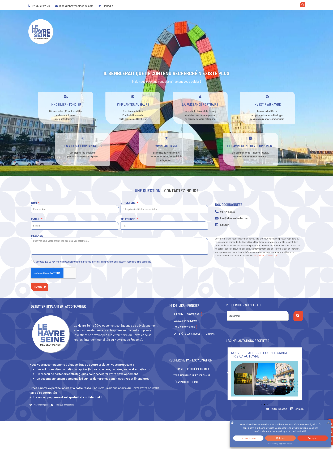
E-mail (36, 219)
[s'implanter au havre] (132, 96)
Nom (34, 202)
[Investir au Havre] (267, 96)
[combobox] (258, 316)
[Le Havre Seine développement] (250, 138)
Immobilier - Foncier (65, 104)
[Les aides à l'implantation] (82, 138)
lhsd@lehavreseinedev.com (265, 255)
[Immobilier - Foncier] (65, 96)
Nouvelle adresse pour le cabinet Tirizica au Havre (260, 354)
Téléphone (128, 219)
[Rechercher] (298, 316)
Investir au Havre (267, 104)
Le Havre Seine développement (250, 146)
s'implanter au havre (133, 104)
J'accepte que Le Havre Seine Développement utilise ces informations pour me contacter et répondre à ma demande (92, 261)
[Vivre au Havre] (166, 138)
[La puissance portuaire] (200, 96)
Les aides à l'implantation (83, 146)
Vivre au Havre (166, 146)
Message (37, 235)
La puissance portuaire (200, 104)
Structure (128, 202)
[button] (228, 373)
